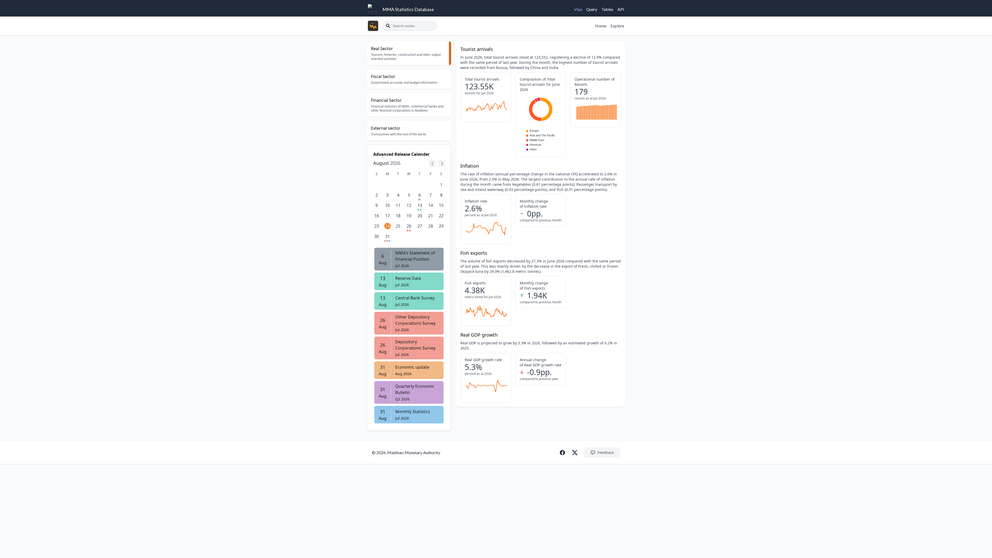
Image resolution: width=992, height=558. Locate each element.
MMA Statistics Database (408, 9)
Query (591, 9)
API (620, 9)
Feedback (606, 452)
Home (600, 25)
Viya (578, 9)
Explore (617, 25)
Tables (607, 9)
